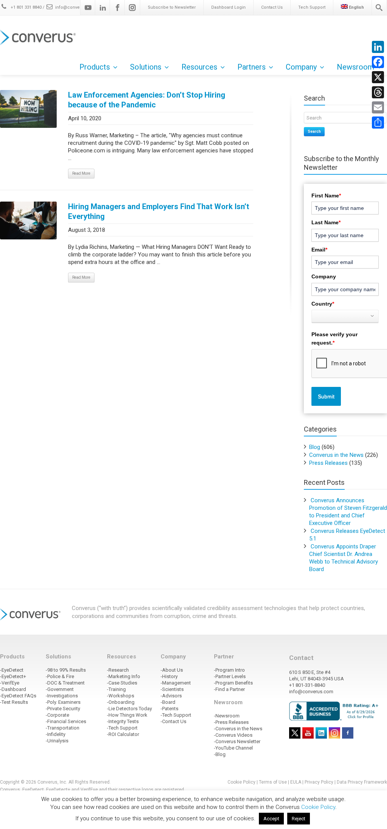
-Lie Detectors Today (129, 708)
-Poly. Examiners (63, 702)
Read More (81, 173)
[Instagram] (132, 7)
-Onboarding (121, 702)
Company (323, 276)
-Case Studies (122, 683)
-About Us (172, 670)
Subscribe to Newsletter (172, 7)
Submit (326, 396)
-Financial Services (66, 721)
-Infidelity (55, 734)
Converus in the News (336, 455)
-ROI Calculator (123, 734)
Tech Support (311, 7)
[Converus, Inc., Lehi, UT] (335, 710)
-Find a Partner (229, 689)
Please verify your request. (334, 338)
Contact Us (272, 7)
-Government (60, 689)
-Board (168, 702)
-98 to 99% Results (66, 670)
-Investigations (62, 696)
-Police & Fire (60, 676)
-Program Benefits (233, 683)
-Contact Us (173, 721)
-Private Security (63, 708)
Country (322, 304)
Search (314, 131)
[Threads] (377, 92)
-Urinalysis (57, 741)
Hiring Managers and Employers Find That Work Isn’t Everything (158, 211)
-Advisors (171, 696)
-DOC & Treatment (65, 683)
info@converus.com (76, 7)
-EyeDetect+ (13, 676)
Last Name (326, 222)
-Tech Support (122, 728)
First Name (326, 196)
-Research (118, 670)
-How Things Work (127, 715)
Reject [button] (298, 818)
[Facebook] (117, 7)
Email (319, 250)
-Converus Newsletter (237, 741)
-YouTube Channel (233, 748)
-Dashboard (13, 689)
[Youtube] (88, 7)
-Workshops (120, 696)
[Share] (377, 122)
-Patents (169, 708)
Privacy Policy (319, 782)
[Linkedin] (102, 7)
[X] (377, 77)
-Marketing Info (123, 676)
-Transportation (62, 728)
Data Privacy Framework (362, 782)
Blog (314, 447)
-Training (116, 689)
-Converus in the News (238, 728)
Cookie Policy (241, 782)
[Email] (377, 107)
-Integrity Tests (123, 721)
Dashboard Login (228, 7)
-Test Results (14, 702)
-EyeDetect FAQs (18, 696)
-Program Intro (229, 670)
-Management (176, 683)
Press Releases (328, 463)
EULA (295, 782)
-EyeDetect (11, 670)
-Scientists (172, 689)
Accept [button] (271, 818)
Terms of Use (273, 782)
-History (169, 676)
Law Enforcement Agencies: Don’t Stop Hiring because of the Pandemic (146, 99)
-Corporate (57, 715)
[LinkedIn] (377, 46)
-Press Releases (231, 722)
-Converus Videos (233, 735)
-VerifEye (9, 683)
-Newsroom (227, 716)
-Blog (220, 754)
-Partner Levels (230, 676)
